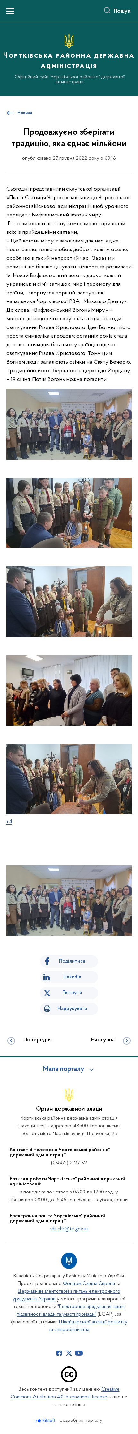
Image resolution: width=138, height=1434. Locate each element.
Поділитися (72, 961)
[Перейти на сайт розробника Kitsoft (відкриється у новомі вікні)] (46, 1420)
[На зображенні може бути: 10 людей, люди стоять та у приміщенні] (69, 424)
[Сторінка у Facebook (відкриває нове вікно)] (59, 1353)
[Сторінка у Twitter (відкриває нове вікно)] (69, 1353)
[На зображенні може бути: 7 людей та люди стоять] (69, 697)
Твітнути (72, 992)
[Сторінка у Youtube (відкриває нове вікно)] (79, 1353)
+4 (9, 822)
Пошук (122, 11)
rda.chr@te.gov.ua (69, 1229)
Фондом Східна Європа (89, 1283)
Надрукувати (72, 1008)
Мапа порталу (63, 1069)
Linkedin (72, 977)
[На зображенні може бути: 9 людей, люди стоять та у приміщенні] (69, 520)
